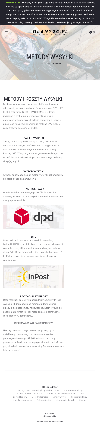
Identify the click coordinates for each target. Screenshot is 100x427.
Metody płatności (40, 397)
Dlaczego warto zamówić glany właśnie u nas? (38, 390)
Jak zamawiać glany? (73, 390)
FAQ (83, 393)
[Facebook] (53, 406)
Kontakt (82, 400)
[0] (93, 32)
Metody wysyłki (59, 397)
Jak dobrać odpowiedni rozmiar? (61, 393)
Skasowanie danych (65, 400)
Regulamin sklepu (79, 397)
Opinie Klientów (20, 397)
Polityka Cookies (44, 400)
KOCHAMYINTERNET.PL (54, 422)
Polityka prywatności (23, 400)
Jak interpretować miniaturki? (28, 393)
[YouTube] (47, 406)
